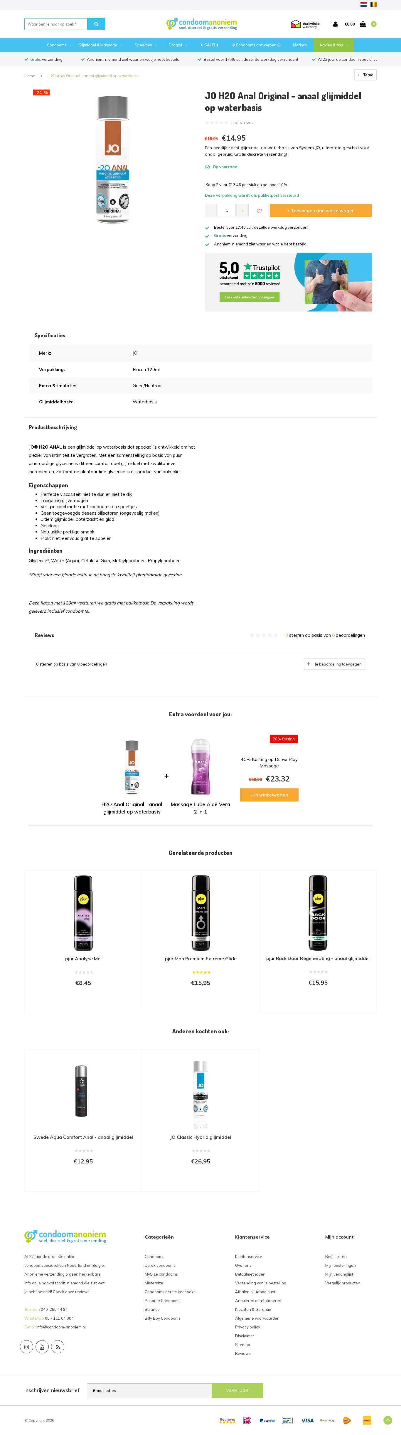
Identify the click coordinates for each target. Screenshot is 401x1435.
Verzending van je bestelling (260, 1283)
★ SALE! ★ (209, 45)
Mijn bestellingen (340, 1265)
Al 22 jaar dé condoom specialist (347, 59)
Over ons (243, 1265)
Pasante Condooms (163, 1300)
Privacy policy (247, 1327)
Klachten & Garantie (253, 1309)
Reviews (243, 1353)
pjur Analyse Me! (83, 958)
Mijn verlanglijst (339, 1274)
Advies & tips (331, 45)
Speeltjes (143, 45)
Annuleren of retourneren (258, 1300)
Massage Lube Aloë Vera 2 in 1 (200, 807)
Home (29, 75)
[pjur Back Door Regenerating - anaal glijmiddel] (318, 913)
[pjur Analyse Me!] (83, 913)
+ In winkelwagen (269, 795)
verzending (46, 59)
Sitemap (242, 1344)
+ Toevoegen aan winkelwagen (321, 210)
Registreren (336, 1256)
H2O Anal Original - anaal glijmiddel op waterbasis (93, 75)
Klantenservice (248, 1256)
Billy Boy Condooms (163, 1318)
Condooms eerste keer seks (170, 1291)
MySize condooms (161, 1274)
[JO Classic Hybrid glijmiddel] (200, 1091)
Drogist (175, 45)
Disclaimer (244, 1335)
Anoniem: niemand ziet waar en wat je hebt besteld (133, 59)
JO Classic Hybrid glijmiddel (200, 1137)
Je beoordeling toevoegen (338, 664)
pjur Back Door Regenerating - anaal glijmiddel (318, 958)
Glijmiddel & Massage (97, 45)
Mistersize (154, 1283)
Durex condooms (160, 1265)
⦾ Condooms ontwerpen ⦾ (256, 45)
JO (135, 353)
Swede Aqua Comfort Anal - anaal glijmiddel (83, 1137)
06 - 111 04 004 (59, 1318)
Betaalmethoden (250, 1274)
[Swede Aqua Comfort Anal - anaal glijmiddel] (83, 1091)
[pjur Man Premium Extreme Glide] (200, 913)
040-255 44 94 (54, 1309)
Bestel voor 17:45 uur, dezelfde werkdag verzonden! (251, 59)
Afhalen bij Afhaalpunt (255, 1291)
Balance (152, 1309)
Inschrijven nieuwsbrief (52, 1390)
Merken (300, 45)
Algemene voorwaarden (257, 1318)
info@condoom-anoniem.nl (61, 1327)
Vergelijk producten (342, 1283)
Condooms (57, 45)
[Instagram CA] (26, 1346)
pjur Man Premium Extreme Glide (201, 958)
